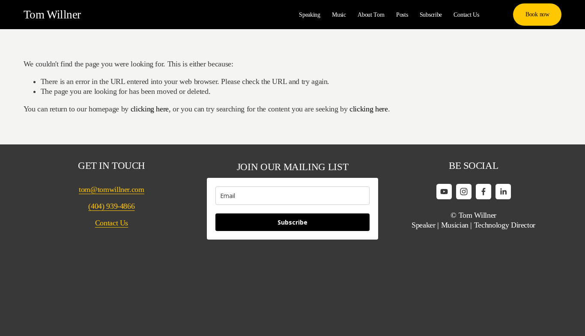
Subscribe (431, 14)
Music (339, 14)
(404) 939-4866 (111, 206)
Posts (402, 14)
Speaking (309, 14)
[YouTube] (444, 191)
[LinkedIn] (503, 191)
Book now (537, 14)
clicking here (150, 109)
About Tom (371, 14)
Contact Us (466, 14)
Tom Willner (52, 14)
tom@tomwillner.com (111, 189)
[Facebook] (483, 191)
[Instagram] (464, 191)
